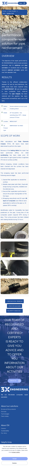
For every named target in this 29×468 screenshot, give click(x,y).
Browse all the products (8, 409)
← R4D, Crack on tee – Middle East (14, 301)
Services (3, 411)
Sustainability (5, 431)
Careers (3, 428)
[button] (22, 3)
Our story (4, 433)
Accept (15, 458)
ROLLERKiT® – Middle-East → (14, 310)
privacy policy (16, 452)
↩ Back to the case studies (14, 306)
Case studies (5, 416)
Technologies (5, 414)
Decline (14, 463)
